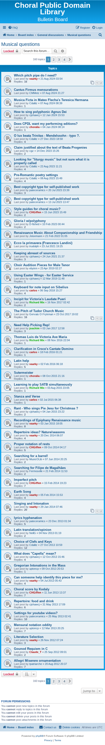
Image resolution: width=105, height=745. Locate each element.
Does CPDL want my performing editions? (46, 124)
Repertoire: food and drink (34, 601)
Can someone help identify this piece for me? (48, 577)
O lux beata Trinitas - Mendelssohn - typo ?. (47, 135)
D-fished (34, 224)
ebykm (33, 268)
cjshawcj (34, 115)
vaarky (33, 78)
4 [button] (64, 59)
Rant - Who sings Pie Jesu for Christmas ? (46, 408)
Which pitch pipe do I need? (35, 75)
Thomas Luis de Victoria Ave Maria (40, 337)
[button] (69, 59)
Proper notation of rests (32, 444)
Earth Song (22, 491)
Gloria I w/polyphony (30, 221)
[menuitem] (13, 28)
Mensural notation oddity (33, 625)
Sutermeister (23, 372)
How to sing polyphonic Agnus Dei (40, 112)
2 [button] (53, 59)
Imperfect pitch (25, 480)
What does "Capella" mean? (35, 553)
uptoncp (34, 568)
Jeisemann (35, 236)
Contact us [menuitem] (49, 727)
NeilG (32, 533)
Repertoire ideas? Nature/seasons (39, 432)
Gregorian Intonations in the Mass (39, 565)
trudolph (34, 246)
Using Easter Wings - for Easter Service (44, 275)
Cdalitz (33, 103)
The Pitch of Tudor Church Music (39, 311)
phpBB (39, 736)
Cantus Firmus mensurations (36, 90)
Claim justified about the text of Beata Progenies (50, 147)
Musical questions (20, 44)
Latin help (21, 361)
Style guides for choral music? (37, 209)
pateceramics (37, 190)
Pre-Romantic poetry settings (36, 175)
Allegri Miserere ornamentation (37, 660)
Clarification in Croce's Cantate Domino (44, 349)
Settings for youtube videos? (36, 613)
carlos (33, 290)
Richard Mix (36, 302)
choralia (34, 127)
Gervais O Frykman (41, 314)
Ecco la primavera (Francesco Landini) (43, 243)
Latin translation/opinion (32, 530)
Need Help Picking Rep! (32, 325)
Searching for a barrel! (31, 456)
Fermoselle (35, 471)
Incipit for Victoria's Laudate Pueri (40, 299)
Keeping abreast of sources (34, 253)
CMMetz (34, 93)
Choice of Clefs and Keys (33, 541)
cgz (31, 150)
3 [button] (59, 59)
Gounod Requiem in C (31, 649)
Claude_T (35, 652)
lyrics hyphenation (28, 518)
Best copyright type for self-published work (46, 187)
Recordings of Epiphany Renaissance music (47, 420)
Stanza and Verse (27, 396)
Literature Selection (28, 637)
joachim (34, 328)
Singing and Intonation (31, 503)
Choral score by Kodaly (31, 589)
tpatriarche (35, 663)
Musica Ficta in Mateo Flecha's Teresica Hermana (51, 100)
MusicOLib (35, 459)
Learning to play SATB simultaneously (43, 384)
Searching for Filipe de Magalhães (40, 468)
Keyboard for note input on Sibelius (41, 287)
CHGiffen (35, 212)
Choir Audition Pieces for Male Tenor (42, 265)
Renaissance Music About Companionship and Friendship (58, 233)
